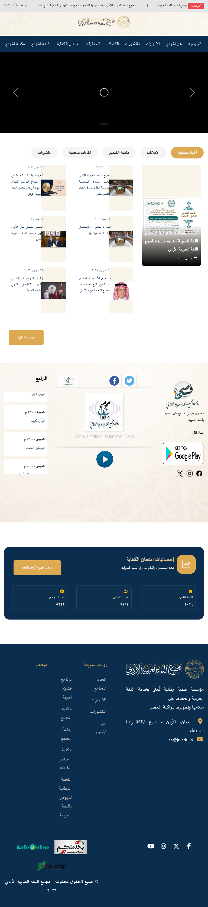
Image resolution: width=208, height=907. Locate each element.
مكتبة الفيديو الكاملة (65, 759)
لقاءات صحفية (80, 152)
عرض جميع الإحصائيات (37, 568)
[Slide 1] (104, 124)
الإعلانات (153, 152)
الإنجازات (98, 700)
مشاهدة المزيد (26, 337)
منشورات (44, 152)
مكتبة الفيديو (119, 152)
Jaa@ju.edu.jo (180, 740)
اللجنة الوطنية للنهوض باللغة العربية (65, 797)
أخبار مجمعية (187, 152)
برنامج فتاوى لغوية (66, 688)
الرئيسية (194, 44)
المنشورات (132, 44)
